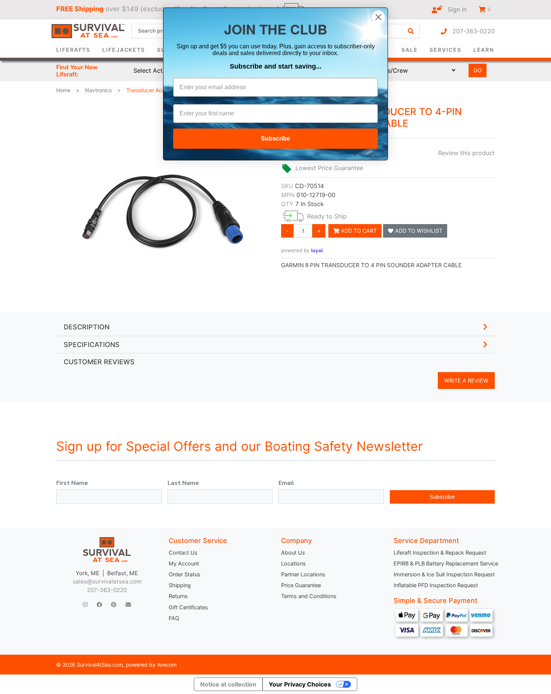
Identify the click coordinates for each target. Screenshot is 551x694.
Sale (409, 49)
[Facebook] (99, 604)
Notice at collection (228, 684)
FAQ (174, 618)
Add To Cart (358, 230)
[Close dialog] (378, 17)
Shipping (180, 585)
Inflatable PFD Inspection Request (436, 585)
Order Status (185, 574)
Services (445, 49)
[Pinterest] (113, 604)
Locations (293, 563)
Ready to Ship (327, 216)
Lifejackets (123, 49)
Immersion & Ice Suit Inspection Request (444, 574)
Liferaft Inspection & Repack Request (440, 552)
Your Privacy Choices (300, 684)
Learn (483, 49)
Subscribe (442, 497)
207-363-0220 (471, 31)
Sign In (454, 9)
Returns (178, 596)
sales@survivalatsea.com (107, 581)
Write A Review (466, 380)
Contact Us (183, 552)
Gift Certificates (188, 607)
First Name (72, 483)
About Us (293, 552)
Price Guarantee (301, 585)
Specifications (92, 344)
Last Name (183, 483)
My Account (184, 563)
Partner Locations (303, 574)
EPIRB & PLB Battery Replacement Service (444, 563)
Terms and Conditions (309, 596)
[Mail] (128, 604)
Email (286, 483)
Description (86, 327)
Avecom (167, 664)
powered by (302, 250)
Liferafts (73, 49)
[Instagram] (85, 604)
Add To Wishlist (418, 230)
